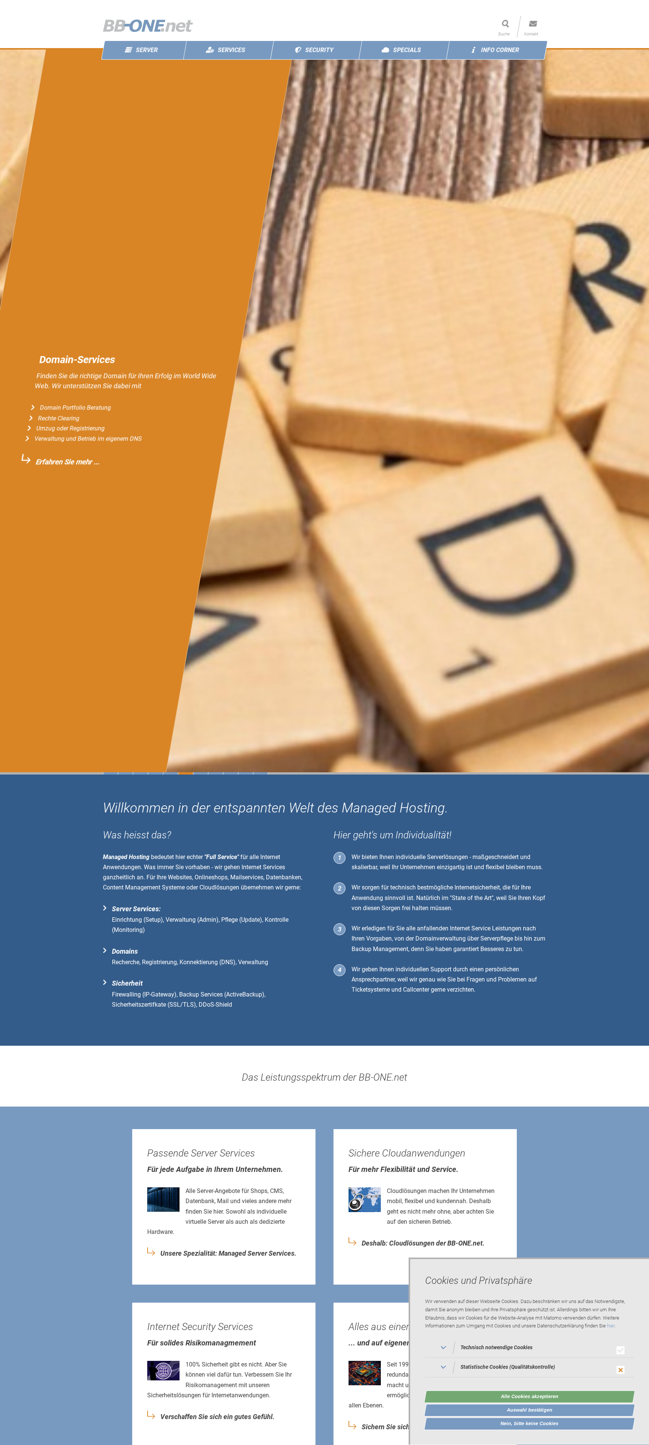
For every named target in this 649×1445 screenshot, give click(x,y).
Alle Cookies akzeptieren (529, 1396)
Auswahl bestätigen (529, 1410)
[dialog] (529, 1351)
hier (610, 1326)
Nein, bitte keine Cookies (529, 1423)
